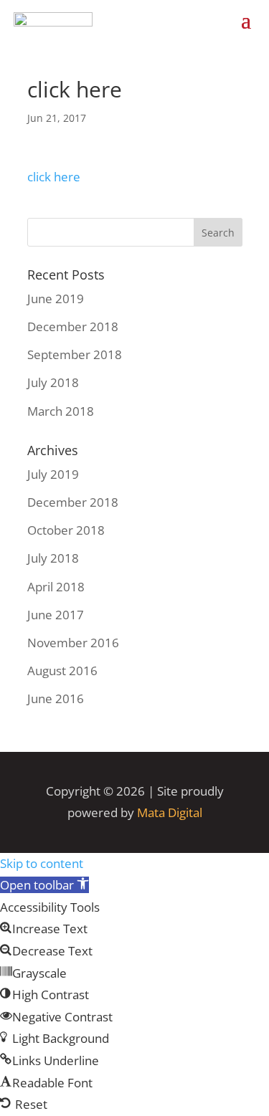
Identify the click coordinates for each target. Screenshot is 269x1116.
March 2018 (60, 411)
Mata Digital (169, 812)
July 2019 (53, 474)
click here (53, 176)
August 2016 (62, 670)
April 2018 (56, 586)
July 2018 (53, 382)
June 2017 (55, 614)
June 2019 (55, 298)
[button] (44, 885)
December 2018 (72, 326)
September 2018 (74, 354)
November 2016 (73, 642)
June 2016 (55, 698)
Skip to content (41, 863)
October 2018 (66, 530)
